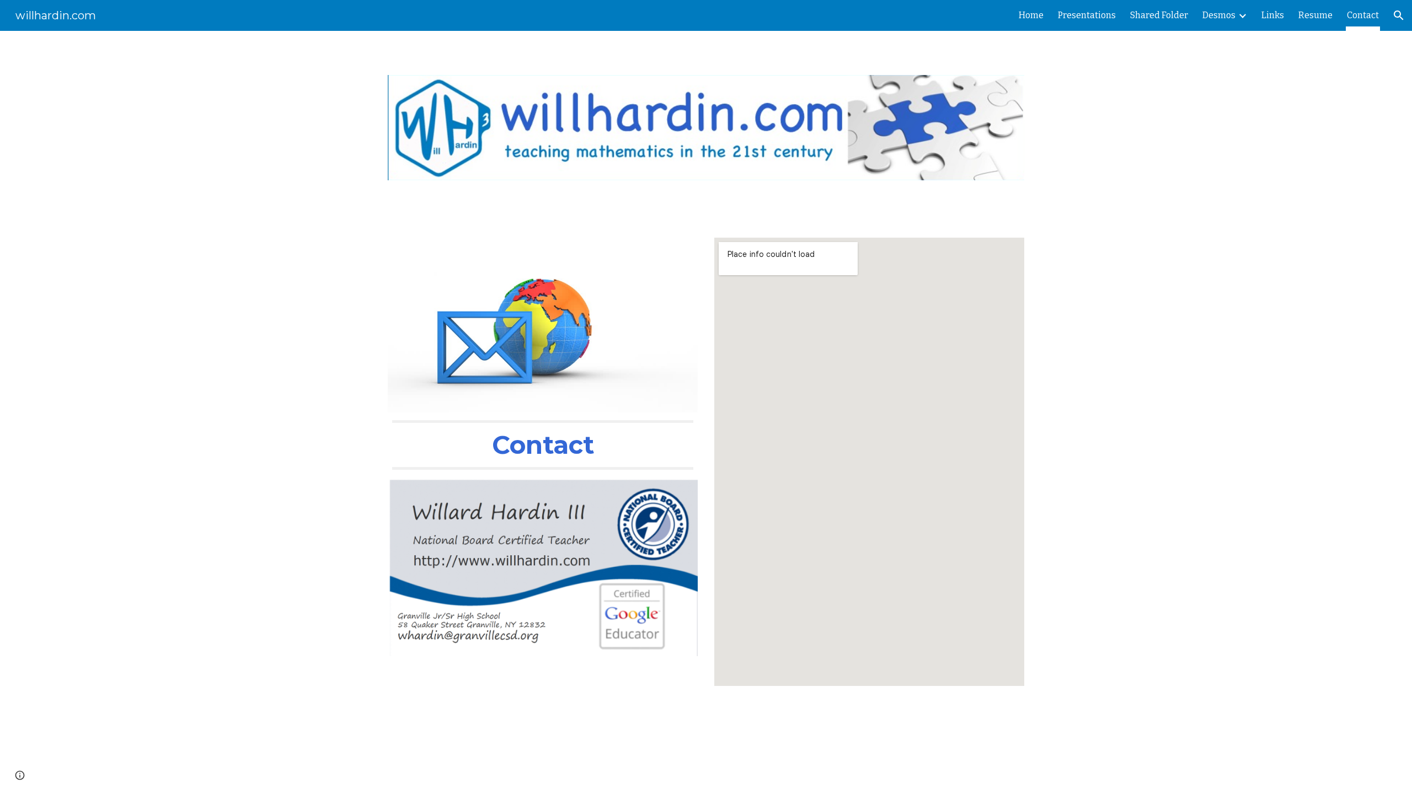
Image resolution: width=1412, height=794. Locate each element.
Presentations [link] (1087, 15)
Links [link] (1272, 15)
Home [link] (1031, 15)
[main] (543, 445)
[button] (1399, 15)
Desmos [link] (1219, 15)
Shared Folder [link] (1159, 15)
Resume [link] (1315, 15)
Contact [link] (1363, 15)
